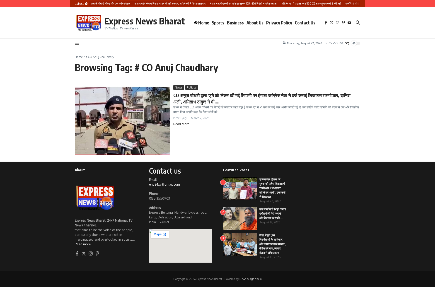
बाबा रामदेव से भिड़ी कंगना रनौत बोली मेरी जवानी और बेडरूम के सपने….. (272, 213)
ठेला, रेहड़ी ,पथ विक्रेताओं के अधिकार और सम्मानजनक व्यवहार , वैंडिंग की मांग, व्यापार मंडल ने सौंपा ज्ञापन (272, 244)
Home (79, 57)
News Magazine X (250, 279)
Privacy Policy (279, 22)
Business (235, 22)
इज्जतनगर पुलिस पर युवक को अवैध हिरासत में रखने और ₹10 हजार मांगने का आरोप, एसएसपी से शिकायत (272, 188)
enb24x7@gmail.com (164, 184)
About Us (254, 22)
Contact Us (305, 22)
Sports (218, 22)
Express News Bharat (144, 20)
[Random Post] (347, 43)
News (179, 87)
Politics (191, 87)
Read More (181, 124)
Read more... (84, 244)
